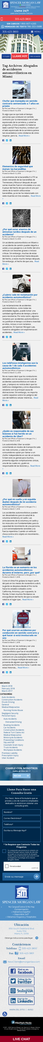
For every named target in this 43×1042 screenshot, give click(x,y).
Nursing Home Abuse (13, 710)
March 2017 (7, 691)
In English (6, 56)
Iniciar (17, 775)
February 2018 (8, 688)
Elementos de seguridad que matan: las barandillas (17, 167)
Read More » (24, 135)
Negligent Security (10, 713)
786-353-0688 (34, 26)
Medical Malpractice (10, 707)
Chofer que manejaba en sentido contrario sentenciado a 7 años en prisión (20, 103)
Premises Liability (9, 753)
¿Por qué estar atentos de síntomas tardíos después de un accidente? (19, 232)
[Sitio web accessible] (4, 1014)
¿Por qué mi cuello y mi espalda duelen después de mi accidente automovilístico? (19, 502)
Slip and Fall (9, 742)
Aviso (30, 1009)
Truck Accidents (11, 747)
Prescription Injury (10, 755)
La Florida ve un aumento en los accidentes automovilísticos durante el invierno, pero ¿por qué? (21, 570)
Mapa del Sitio (17, 1009)
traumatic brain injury (13, 745)
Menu (37, 32)
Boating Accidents (12, 725)
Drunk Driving (8, 702)
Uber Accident (8, 758)
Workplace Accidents (13, 750)
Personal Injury (9, 715)
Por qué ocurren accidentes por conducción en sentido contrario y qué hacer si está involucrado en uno (20, 634)
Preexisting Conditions (14, 740)
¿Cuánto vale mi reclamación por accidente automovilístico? (20, 296)
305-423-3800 (23, 19)
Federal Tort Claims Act (14, 732)
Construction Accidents (12, 699)
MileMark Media (21, 1030)
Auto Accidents (8, 697)
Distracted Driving (13, 722)
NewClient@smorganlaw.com (24, 962)
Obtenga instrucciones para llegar (19, 938)
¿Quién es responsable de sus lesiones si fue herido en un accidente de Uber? (18, 434)
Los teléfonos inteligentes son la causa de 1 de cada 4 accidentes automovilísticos (20, 365)
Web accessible (35, 56)
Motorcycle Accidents (13, 737)
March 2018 (7, 686)
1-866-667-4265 (28, 23)
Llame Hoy (20, 56)
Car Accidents (10, 727)
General (5, 704)
